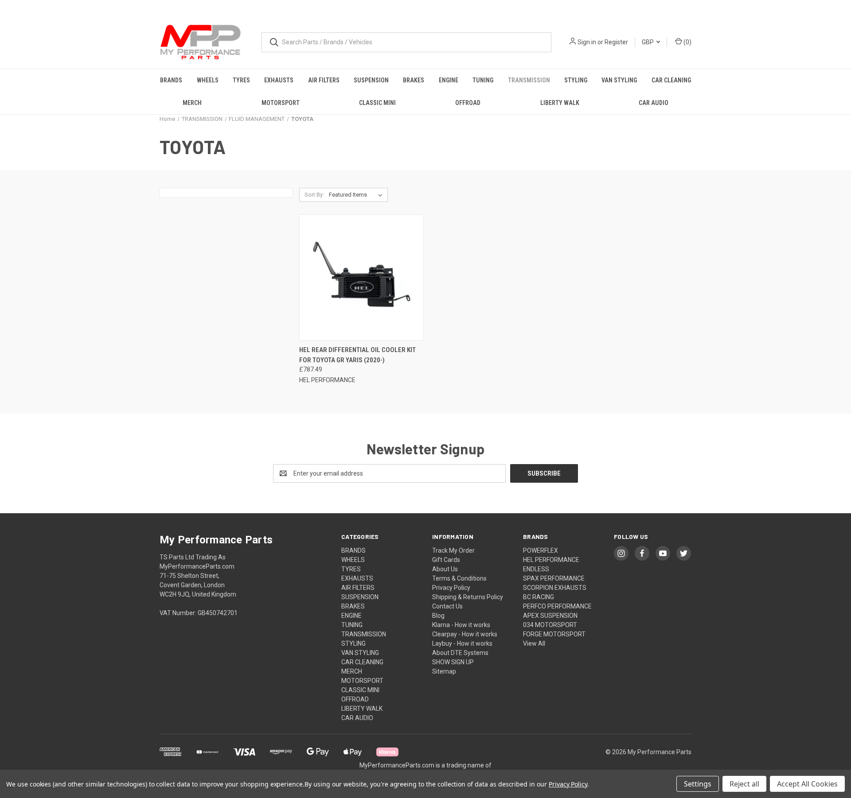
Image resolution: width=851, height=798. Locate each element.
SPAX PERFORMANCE (554, 578)
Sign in (587, 42)
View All (534, 643)
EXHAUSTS (278, 80)
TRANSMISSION (529, 80)
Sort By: (314, 194)
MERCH (192, 102)
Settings (697, 784)
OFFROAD (467, 102)
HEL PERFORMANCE (551, 559)
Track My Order (453, 550)
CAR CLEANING (671, 80)
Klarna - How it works (461, 624)
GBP (648, 42)
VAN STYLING (619, 80)
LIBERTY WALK (559, 102)
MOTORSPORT (281, 102)
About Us (445, 569)
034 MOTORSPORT (550, 624)
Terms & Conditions (459, 578)
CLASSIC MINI (377, 102)
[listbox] (357, 194)
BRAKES (413, 80)
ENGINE (448, 80)
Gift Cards (446, 559)
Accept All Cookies (807, 784)
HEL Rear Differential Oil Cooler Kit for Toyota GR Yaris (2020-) (357, 355)
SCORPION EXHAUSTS (554, 587)
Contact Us (447, 606)
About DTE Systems (460, 652)
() (686, 42)
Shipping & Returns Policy (467, 596)
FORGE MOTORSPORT (554, 634)
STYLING (575, 80)
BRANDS (171, 80)
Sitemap (444, 671)
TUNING (482, 80)
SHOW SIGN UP (453, 662)
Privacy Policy (451, 587)
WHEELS (208, 80)
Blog (438, 615)
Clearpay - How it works (464, 634)
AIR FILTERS (324, 80)
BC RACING (538, 596)
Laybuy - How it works (462, 643)
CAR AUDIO (653, 102)
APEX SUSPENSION (550, 615)
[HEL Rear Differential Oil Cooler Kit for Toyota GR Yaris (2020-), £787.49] (361, 277)
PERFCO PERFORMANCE (557, 606)
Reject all (744, 784)
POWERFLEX (540, 550)
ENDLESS (536, 569)
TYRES (241, 80)
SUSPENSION (371, 80)
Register (616, 42)
